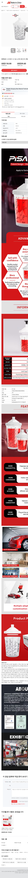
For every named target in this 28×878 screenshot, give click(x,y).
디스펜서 (3, 845)
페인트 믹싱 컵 (18, 842)
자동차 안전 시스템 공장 (20, 859)
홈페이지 (3, 10)
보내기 (14, 801)
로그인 (19, 107)
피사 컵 (3, 842)
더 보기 (3, 865)
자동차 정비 (23, 10)
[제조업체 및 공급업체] (14, 2)
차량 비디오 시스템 (21, 862)
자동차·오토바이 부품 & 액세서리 (12, 10)
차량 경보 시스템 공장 (7, 859)
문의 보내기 (14, 70)
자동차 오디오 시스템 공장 (8, 862)
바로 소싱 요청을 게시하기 (18, 804)
